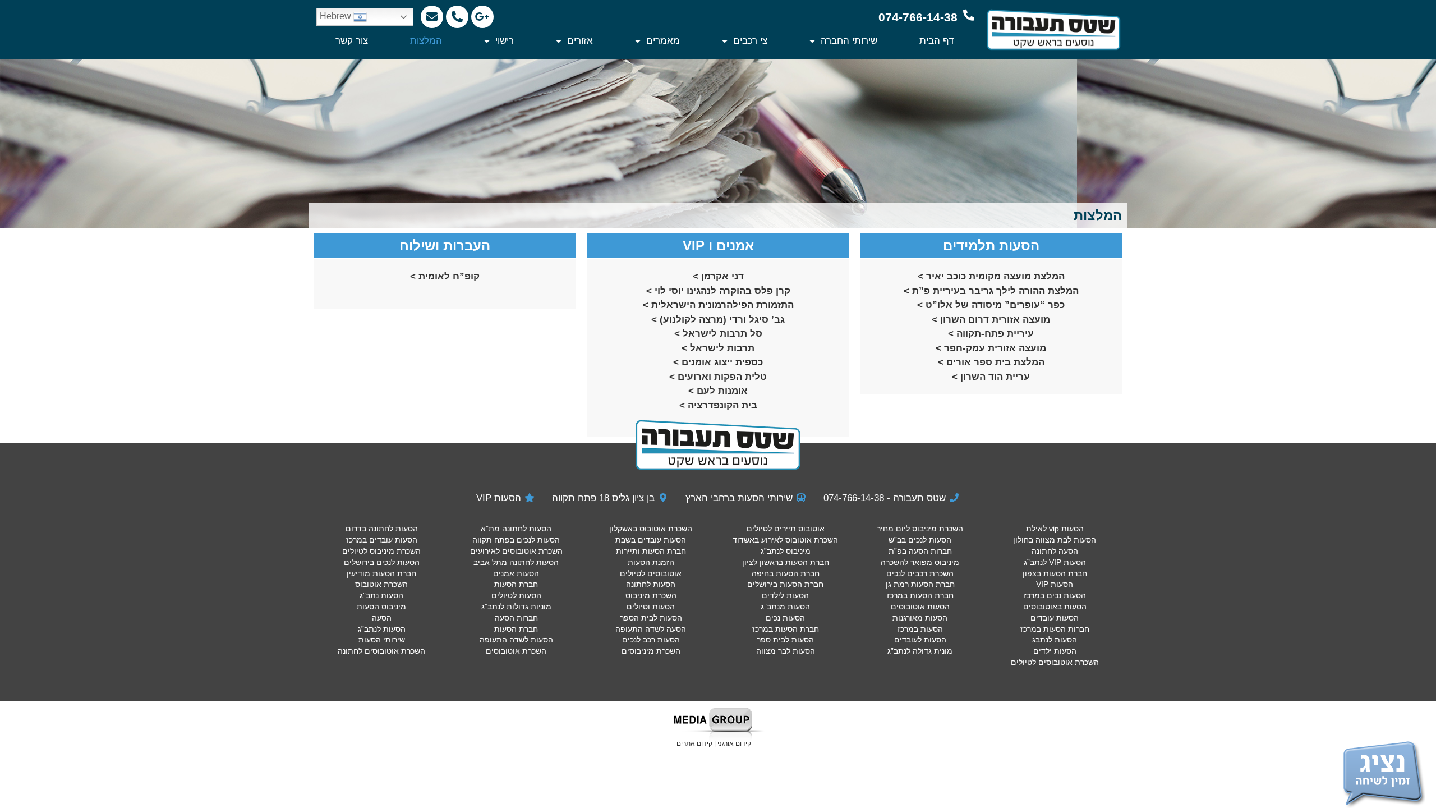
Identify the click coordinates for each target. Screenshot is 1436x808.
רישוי (504, 40)
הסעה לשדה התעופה (650, 629)
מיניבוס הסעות (381, 606)
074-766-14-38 (918, 17)
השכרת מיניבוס (650, 595)
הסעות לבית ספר (785, 639)
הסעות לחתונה (650, 584)
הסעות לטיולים (516, 595)
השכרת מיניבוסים (651, 650)
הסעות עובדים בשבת (650, 539)
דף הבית (936, 40)
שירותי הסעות (381, 639)
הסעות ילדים (1054, 650)
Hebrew (336, 16)
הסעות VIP (1054, 584)
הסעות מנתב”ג (785, 606)
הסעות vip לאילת (1055, 528)
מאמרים (663, 40)
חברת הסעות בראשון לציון (785, 562)
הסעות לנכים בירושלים (382, 562)
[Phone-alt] (457, 17)
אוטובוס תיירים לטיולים (786, 528)
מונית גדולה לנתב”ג (919, 650)
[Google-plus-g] (482, 17)
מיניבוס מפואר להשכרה (920, 562)
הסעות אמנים (516, 573)
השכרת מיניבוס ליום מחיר (920, 528)
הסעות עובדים (1054, 617)
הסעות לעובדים (920, 639)
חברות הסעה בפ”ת (920, 551)
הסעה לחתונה (1055, 551)
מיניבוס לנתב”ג (786, 551)
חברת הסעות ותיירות (651, 551)
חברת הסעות (516, 584)
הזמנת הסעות (651, 562)
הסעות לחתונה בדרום (382, 528)
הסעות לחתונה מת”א (516, 528)
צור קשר (351, 40)
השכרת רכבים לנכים (920, 573)
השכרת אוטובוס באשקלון (650, 528)
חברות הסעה (516, 617)
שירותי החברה (849, 40)
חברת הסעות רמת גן (920, 584)
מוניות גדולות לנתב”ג (516, 606)
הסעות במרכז (920, 629)
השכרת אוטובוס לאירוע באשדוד (785, 539)
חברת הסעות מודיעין (381, 573)
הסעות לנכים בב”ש (920, 539)
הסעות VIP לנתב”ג (1055, 562)
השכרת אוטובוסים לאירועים (516, 551)
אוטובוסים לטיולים (651, 573)
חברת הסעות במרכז (920, 595)
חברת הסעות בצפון (1055, 573)
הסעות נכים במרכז (1055, 595)
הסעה (382, 617)
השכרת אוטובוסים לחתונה (381, 650)
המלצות (426, 40)
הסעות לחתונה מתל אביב (516, 562)
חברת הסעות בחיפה (786, 573)
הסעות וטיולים (651, 606)
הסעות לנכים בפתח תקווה (516, 539)
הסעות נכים (785, 617)
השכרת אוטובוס (381, 584)
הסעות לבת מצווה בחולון (1054, 539)
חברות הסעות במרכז (1054, 629)
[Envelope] (432, 17)
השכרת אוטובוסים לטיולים (1055, 662)
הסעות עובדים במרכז (381, 539)
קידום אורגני (734, 743)
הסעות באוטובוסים (1055, 606)
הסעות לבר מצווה (785, 650)
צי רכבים (750, 40)
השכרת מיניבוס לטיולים (381, 551)
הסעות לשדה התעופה (516, 639)
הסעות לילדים (785, 595)
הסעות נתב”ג (381, 595)
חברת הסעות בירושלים (785, 584)
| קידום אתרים (696, 743)
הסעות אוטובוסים (920, 606)
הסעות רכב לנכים (651, 639)
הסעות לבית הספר (651, 617)
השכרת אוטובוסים (516, 650)
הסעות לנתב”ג (382, 629)
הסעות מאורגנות (919, 617)
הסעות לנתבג (1054, 639)
